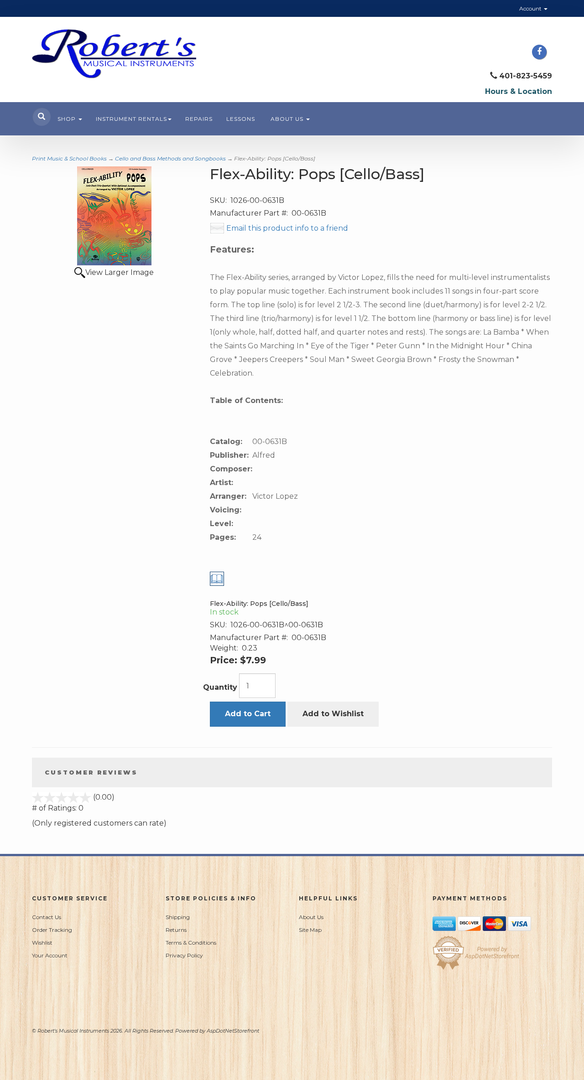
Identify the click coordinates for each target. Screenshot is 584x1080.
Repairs (199, 118)
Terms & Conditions (191, 942)
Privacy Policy (184, 955)
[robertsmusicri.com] (114, 53)
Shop (67, 118)
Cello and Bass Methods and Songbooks (170, 158)
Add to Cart (248, 713)
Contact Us (46, 917)
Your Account (50, 955)
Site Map (310, 929)
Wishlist (42, 942)
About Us (288, 118)
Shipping (178, 917)
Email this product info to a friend (287, 228)
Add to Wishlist (333, 713)
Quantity (220, 687)
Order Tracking (52, 929)
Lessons (240, 118)
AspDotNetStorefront (233, 1031)
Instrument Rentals (131, 118)
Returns (176, 929)
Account (531, 8)
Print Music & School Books (69, 158)
